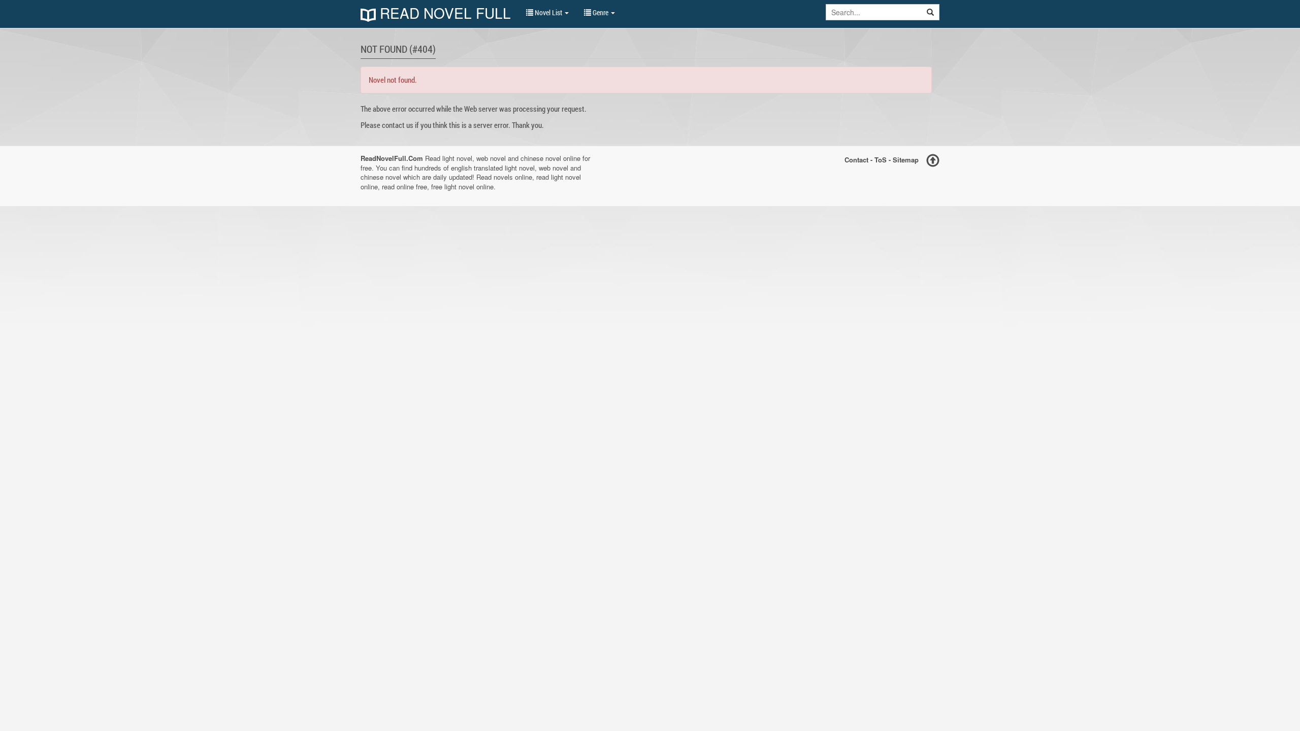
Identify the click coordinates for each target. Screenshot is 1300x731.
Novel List (548, 12)
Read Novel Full (443, 14)
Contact (856, 159)
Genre (600, 12)
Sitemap (906, 159)
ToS (880, 159)
